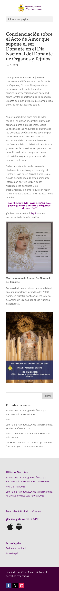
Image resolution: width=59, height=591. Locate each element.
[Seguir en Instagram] (21, 585)
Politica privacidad (16, 548)
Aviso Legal (12, 553)
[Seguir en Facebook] (8, 585)
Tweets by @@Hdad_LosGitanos (23, 511)
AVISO (9, 419)
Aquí (33, 213)
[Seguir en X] (15, 585)
